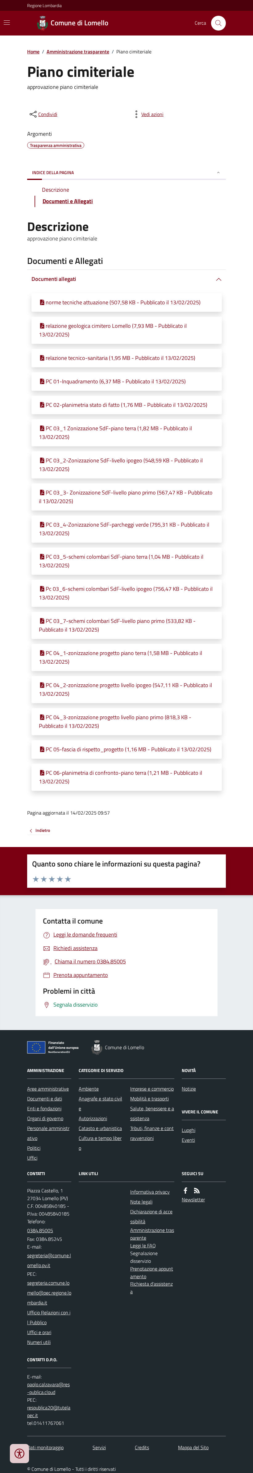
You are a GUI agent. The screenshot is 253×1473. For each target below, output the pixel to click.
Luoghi (188, 1130)
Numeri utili (39, 1342)
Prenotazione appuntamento (151, 1272)
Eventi (188, 1140)
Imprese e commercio (152, 1088)
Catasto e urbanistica (100, 1128)
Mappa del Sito (193, 1447)
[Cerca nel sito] (216, 23)
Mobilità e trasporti (149, 1098)
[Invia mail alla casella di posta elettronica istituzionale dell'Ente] (49, 1260)
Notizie (189, 1088)
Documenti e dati (44, 1098)
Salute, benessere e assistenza (152, 1113)
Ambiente (89, 1088)
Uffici (32, 1158)
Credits (142, 1447)
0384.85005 (40, 1230)
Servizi (99, 1447)
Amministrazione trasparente (78, 51)
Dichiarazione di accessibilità (151, 1216)
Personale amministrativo (48, 1133)
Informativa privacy (150, 1192)
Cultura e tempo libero (100, 1143)
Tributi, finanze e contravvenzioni (152, 1133)
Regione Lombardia (44, 5)
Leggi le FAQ (143, 1245)
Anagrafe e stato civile (100, 1103)
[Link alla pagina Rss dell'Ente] (197, 1191)
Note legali (141, 1201)
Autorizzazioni (93, 1118)
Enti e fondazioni (44, 1108)
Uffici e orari (39, 1332)
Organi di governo (45, 1118)
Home (33, 51)
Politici (33, 1148)
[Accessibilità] (19, 1453)
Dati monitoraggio (45, 1447)
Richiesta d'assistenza (151, 1287)
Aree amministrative (48, 1088)
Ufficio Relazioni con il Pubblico (48, 1317)
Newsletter (193, 1199)
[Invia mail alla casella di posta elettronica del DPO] (49, 1388)
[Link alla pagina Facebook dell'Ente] (185, 1191)
